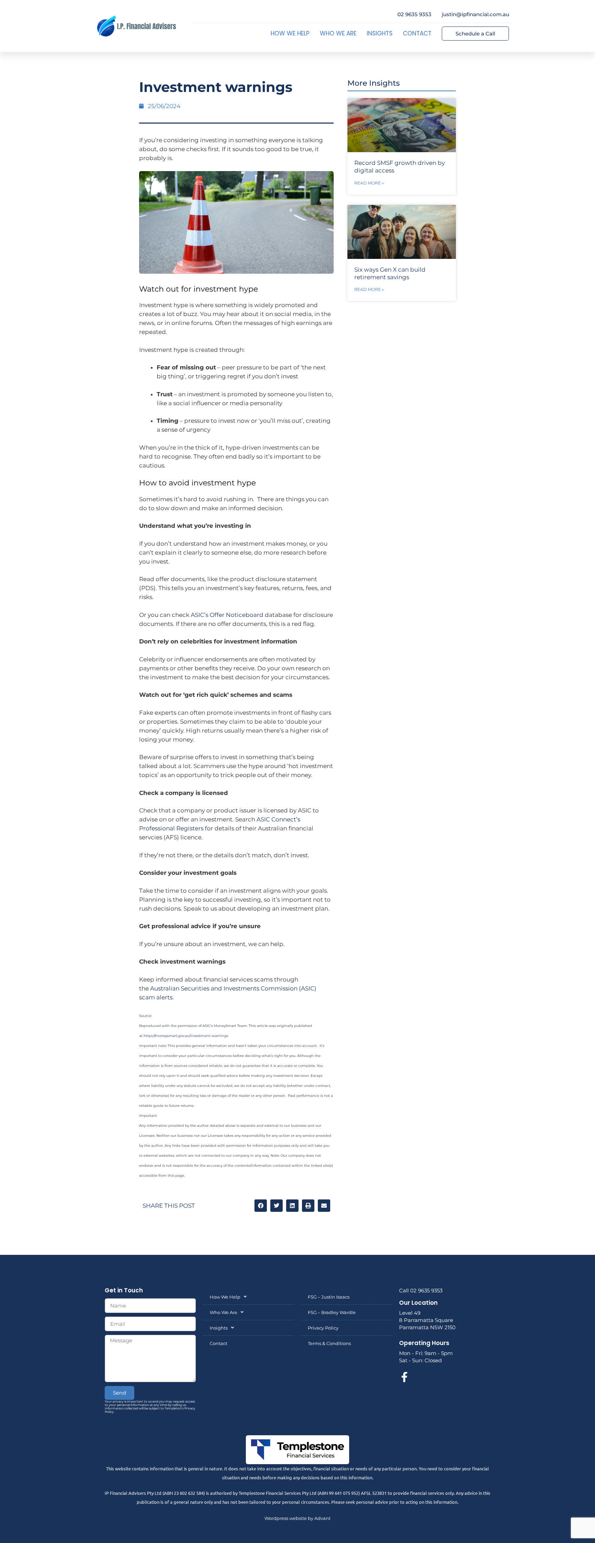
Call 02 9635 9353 (420, 1290)
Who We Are (338, 33)
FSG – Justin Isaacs (328, 1297)
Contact (417, 33)
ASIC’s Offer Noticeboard (227, 614)
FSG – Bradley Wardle (332, 1312)
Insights (380, 33)
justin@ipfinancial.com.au (475, 14)
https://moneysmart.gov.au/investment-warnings (186, 1035)
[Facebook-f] (404, 1377)
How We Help (290, 33)
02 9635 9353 (414, 14)
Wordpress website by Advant (297, 1518)
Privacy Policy (323, 1328)
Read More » (369, 183)
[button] (260, 1205)
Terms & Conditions (329, 1343)
